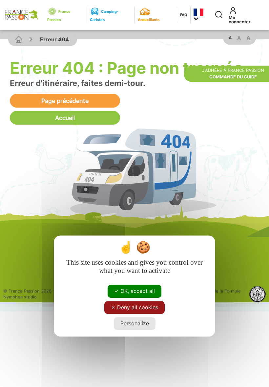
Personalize (134, 323)
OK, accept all (137, 291)
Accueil (65, 117)
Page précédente (65, 100)
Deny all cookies (136, 307)
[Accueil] (18, 39)
